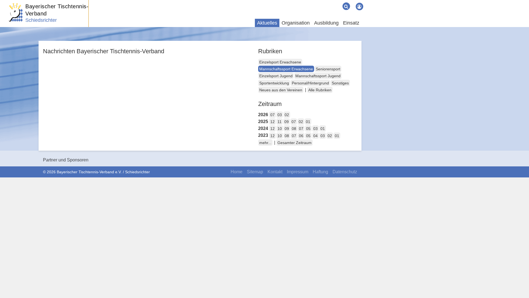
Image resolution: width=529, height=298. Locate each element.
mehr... (265, 142)
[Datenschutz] (336, 2)
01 (308, 121)
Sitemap (255, 171)
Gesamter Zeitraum (294, 142)
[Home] (314, 2)
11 (279, 121)
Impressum (297, 171)
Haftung (320, 171)
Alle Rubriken (319, 90)
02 (287, 115)
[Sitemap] (318, 2)
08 (294, 128)
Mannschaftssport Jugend (318, 76)
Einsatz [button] (351, 23)
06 (301, 136)
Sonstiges (340, 83)
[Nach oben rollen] (518, 282)
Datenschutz (345, 171)
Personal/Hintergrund (310, 83)
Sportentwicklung (274, 83)
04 (315, 136)
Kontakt (275, 171)
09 (286, 121)
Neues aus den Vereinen (280, 90)
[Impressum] (327, 2)
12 (272, 121)
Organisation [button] (296, 23)
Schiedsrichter (41, 20)
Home (236, 171)
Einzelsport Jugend (276, 76)
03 (279, 115)
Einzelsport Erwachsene (280, 62)
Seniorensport (328, 69)
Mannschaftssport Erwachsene (286, 69)
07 (272, 115)
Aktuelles (267, 23)
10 (279, 128)
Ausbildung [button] (326, 23)
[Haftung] (332, 2)
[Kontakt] (323, 2)
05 (308, 128)
